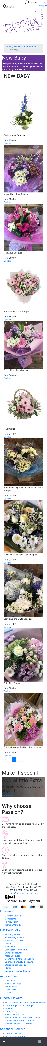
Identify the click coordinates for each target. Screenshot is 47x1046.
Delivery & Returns (13, 915)
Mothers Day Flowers (15, 1036)
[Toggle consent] (39, 1041)
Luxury (8, 943)
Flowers (18, 46)
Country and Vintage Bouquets (19, 959)
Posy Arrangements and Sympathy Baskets (25, 1002)
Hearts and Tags (13, 983)
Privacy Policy (11, 922)
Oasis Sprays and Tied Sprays (19, 1005)
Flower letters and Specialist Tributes (22, 1017)
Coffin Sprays (11, 1011)
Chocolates (10, 980)
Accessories (9, 976)
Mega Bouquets (12, 956)
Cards (8, 992)
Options (7, 143)
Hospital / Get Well (14, 940)
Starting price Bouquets (16, 965)
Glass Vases (10, 989)
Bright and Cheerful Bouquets (19, 962)
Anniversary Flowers (14, 937)
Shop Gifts (7, 795)
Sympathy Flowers (14, 952)
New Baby (10, 946)
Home (8, 46)
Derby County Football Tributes (20, 1020)
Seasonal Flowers (12, 1029)
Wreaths (9, 1008)
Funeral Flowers (11, 998)
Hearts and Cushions (15, 1014)
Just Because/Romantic (16, 949)
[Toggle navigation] (5, 39)
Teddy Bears (11, 986)
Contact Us (10, 918)
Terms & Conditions (14, 925)
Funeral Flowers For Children (18, 1023)
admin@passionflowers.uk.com (23, 893)
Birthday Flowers (13, 934)
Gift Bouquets (30, 46)
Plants (8, 968)
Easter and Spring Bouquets (18, 971)
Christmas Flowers (14, 1033)
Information (8, 911)
